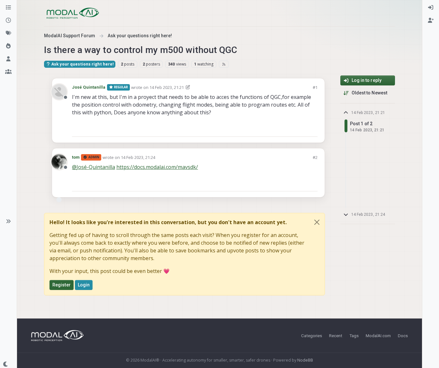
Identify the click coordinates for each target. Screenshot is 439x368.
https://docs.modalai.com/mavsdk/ (157, 167)
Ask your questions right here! (82, 64)
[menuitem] (430, 8)
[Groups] (8, 72)
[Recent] (8, 20)
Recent (335, 335)
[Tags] (8, 33)
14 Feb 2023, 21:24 (138, 157)
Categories (311, 335)
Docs (403, 335)
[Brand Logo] (73, 13)
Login (84, 284)
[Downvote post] (312, 129)
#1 (315, 87)
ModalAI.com (378, 335)
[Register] (430, 20)
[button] (8, 221)
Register (61, 284)
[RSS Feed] (224, 64)
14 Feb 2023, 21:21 (166, 87)
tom (76, 157)
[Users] (8, 59)
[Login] (430, 8)
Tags (354, 335)
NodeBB (305, 360)
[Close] (317, 222)
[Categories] (8, 8)
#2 (315, 157)
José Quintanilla (89, 87)
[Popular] (8, 46)
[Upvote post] (289, 129)
